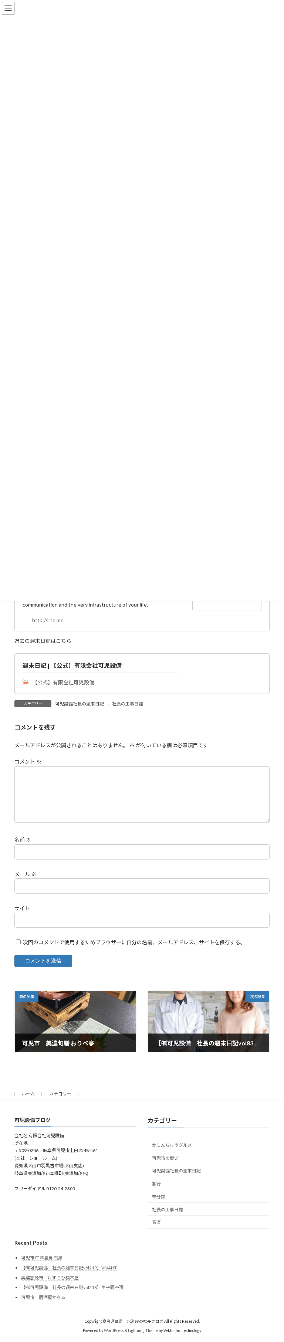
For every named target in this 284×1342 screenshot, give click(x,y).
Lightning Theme (143, 1330)
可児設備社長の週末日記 (79, 704)
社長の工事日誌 (127, 704)
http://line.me (48, 620)
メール (25, 874)
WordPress (114, 1330)
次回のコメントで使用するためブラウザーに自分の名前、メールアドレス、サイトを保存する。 (134, 942)
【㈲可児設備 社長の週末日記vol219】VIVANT (69, 1268)
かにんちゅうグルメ (172, 1145)
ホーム (28, 1093)
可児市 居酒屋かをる (43, 1297)
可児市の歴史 (165, 1158)
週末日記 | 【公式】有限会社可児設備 (72, 665)
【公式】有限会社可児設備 (63, 682)
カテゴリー (60, 1093)
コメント (27, 762)
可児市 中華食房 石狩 (41, 1258)
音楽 (156, 1222)
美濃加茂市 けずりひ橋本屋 (50, 1278)
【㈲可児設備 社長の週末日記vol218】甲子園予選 (72, 1287)
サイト (22, 908)
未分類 (158, 1196)
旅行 (156, 1183)
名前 (22, 840)
